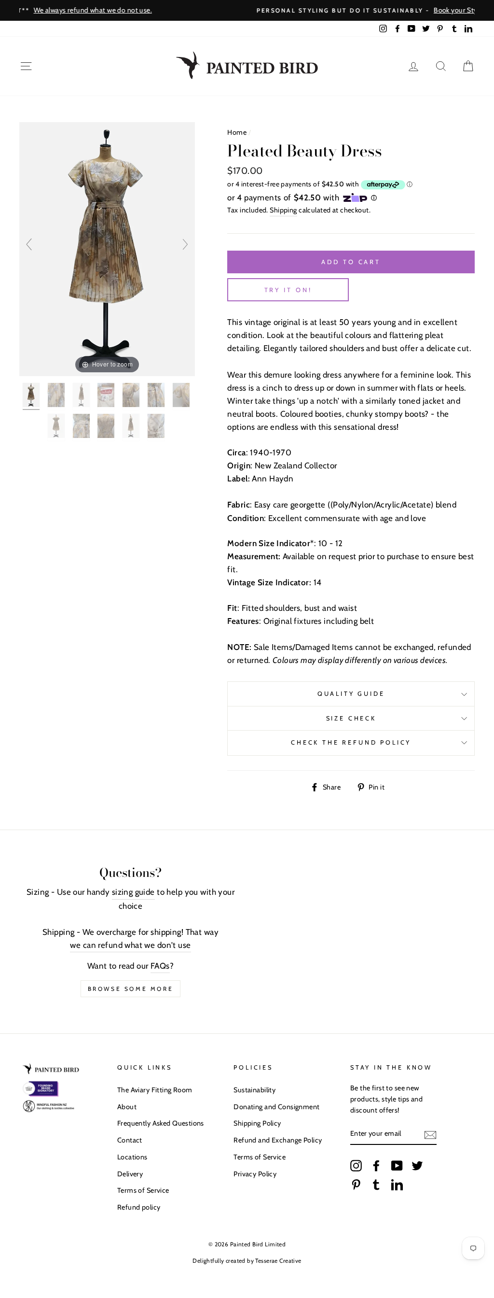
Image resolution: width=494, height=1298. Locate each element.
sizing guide (133, 892)
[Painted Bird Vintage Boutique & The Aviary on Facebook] (376, 1165)
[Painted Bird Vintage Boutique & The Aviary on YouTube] (397, 1165)
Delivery (130, 1174)
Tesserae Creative (278, 1260)
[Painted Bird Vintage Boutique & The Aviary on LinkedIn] (397, 1184)
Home (237, 132)
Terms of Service (143, 1190)
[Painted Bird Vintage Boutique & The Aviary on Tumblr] (376, 1184)
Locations (132, 1157)
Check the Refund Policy (351, 742)
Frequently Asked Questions (160, 1123)
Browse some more (131, 988)
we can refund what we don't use (130, 945)
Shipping (283, 210)
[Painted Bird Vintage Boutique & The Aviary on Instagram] (356, 1165)
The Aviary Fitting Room (154, 1090)
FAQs (160, 966)
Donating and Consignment (276, 1106)
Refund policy (139, 1207)
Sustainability (254, 1090)
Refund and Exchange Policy (277, 1140)
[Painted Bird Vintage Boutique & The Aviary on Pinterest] (356, 1184)
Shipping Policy (257, 1123)
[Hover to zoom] (107, 248)
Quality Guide (351, 693)
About (127, 1106)
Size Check (351, 718)
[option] (247, 10)
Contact (129, 1140)
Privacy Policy (254, 1174)
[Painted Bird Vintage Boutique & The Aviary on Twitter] (417, 1165)
